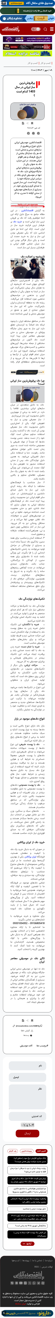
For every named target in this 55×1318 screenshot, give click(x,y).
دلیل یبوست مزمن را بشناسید (34, 1209)
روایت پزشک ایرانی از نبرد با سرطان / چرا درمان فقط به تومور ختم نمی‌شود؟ (28, 1170)
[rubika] (16, 1283)
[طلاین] (27, 39)
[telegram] (38, 1283)
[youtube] (21, 1283)
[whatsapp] (34, 1283)
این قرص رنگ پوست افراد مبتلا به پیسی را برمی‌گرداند (30, 1234)
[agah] (27, 3)
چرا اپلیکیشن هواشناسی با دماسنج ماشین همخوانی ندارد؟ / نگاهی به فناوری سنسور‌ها (29, 1190)
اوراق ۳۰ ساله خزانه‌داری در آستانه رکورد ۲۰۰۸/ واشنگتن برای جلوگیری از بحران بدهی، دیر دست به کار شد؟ (28, 1218)
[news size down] (38, 133)
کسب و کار (46, 63)
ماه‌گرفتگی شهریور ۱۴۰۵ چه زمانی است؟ (30, 1225)
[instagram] (25, 1283)
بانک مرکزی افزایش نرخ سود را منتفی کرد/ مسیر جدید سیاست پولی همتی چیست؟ (30, 1160)
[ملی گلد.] (27, 10)
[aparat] (43, 1283)
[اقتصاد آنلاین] (10, 29)
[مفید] (27, 1313)
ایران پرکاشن (30, 857)
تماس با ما (37, 1260)
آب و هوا (16, 1260)
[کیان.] (27, 18)
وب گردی (12, 1151)
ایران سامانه (20, 1304)
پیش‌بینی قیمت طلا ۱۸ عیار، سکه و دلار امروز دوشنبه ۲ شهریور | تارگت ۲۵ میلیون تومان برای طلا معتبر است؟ (28, 1180)
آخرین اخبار (41, 1151)
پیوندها (25, 1260)
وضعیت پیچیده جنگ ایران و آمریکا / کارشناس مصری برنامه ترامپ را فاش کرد (28, 1200)
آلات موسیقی (26, 1045)
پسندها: (26, 1035)
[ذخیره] (32, 123)
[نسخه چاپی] (23, 123)
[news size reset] (33, 133)
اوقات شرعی (47, 1267)
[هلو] (27, 205)
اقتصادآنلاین (27, 210)
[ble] (12, 1283)
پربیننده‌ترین (27, 1151)
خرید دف (17, 221)
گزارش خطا (25, 1030)
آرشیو (28, 1243)
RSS (36, 1267)
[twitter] (30, 1283)
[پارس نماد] (27, 53)
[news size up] (28, 133)
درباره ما (49, 1260)
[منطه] (27, 47)
